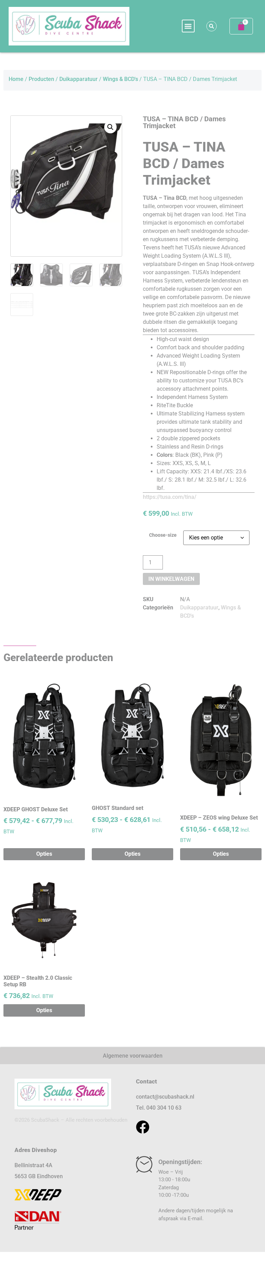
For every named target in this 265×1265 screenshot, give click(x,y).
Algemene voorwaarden (133, 1055)
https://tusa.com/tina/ (169, 497)
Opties (44, 854)
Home (16, 79)
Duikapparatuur (78, 79)
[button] (188, 26)
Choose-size (163, 535)
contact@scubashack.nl (165, 1096)
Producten (41, 79)
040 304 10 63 (163, 1107)
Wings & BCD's (120, 79)
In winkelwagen (171, 579)
